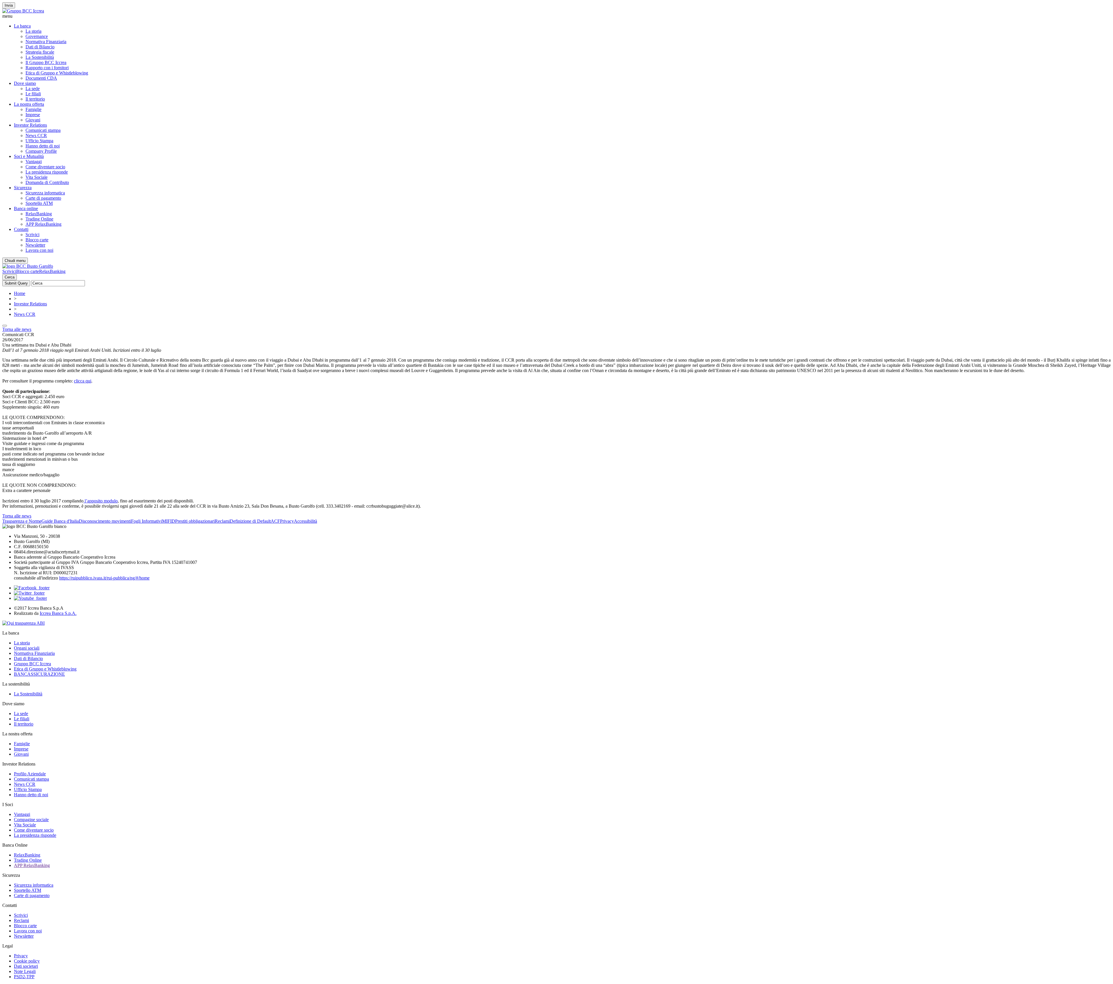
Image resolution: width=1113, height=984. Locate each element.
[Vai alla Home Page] (27, 266)
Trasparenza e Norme (21, 521)
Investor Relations (30, 125)
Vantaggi (34, 161)
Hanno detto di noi (43, 145)
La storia (33, 31)
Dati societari (26, 966)
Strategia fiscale (40, 52)
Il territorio (35, 98)
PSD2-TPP (24, 976)
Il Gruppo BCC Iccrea (46, 62)
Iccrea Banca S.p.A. (58, 613)
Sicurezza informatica (45, 192)
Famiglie (33, 109)
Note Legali (25, 971)
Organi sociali (26, 648)
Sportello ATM (39, 203)
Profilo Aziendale (30, 773)
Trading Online (39, 218)
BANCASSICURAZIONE (39, 674)
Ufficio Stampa (39, 140)
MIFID (168, 521)
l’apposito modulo (100, 500)
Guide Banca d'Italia (60, 521)
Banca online (26, 208)
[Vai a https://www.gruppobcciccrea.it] (23, 10)
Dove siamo (25, 83)
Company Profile (41, 151)
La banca (22, 25)
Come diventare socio (45, 166)
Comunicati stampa (43, 130)
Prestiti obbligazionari (195, 521)
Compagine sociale (31, 819)
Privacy (287, 521)
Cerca (9, 277)
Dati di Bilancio (40, 46)
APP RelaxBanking (43, 224)
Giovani (33, 119)
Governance (37, 36)
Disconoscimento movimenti (105, 521)
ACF (275, 521)
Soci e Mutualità (29, 156)
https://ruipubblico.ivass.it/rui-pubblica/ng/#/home (104, 577)
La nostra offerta (29, 104)
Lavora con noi (39, 250)
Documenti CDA (41, 78)
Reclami (222, 521)
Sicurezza (23, 187)
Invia (9, 5)
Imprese (33, 114)
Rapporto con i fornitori (47, 67)
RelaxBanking (39, 213)
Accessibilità (305, 521)
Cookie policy (27, 961)
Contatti (21, 229)
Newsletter (35, 245)
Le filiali (33, 93)
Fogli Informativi (146, 521)
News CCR (36, 135)
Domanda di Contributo (47, 182)
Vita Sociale (37, 177)
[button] (556, 16)
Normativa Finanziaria (46, 41)
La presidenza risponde (47, 172)
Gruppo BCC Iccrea (32, 663)
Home (19, 293)
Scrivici (32, 234)
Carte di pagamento (43, 198)
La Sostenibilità (40, 57)
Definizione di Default (250, 521)
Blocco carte (37, 239)
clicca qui (82, 380)
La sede (33, 88)
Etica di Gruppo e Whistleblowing (57, 72)
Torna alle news (16, 329)
